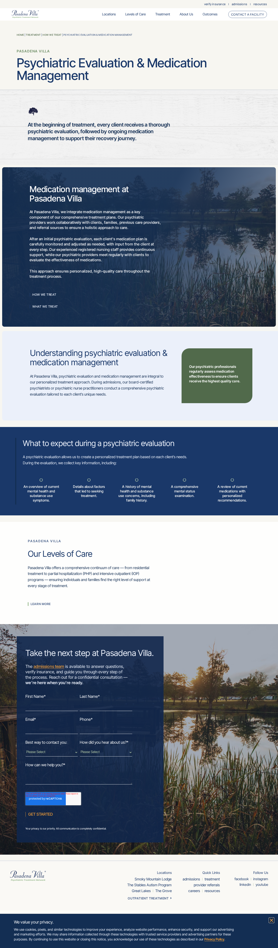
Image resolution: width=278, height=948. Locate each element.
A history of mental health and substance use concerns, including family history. (136, 493)
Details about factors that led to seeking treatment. (89, 491)
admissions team (48, 666)
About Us (186, 14)
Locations (109, 14)
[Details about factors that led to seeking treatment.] (89, 480)
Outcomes (210, 14)
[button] (271, 920)
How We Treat (52, 34)
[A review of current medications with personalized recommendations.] (232, 480)
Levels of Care (135, 14)
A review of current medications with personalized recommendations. (232, 493)
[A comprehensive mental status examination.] (184, 480)
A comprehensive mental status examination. (184, 491)
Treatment (162, 14)
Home (20, 34)
